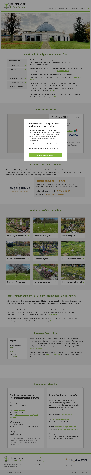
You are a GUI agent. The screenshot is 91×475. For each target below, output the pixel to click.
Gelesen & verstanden (45, 155)
